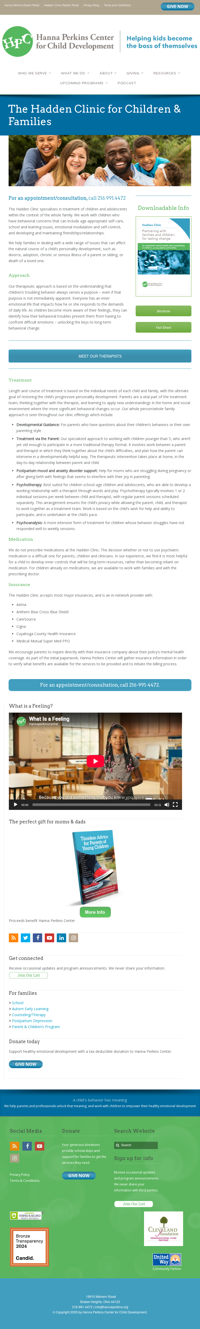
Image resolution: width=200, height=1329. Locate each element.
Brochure (163, 311)
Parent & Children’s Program (36, 1026)
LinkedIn (61, 937)
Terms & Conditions (24, 1180)
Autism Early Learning (30, 1008)
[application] (95, 761)
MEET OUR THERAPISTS (100, 356)
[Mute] (167, 804)
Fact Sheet (163, 327)
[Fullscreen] (175, 804)
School (17, 1002)
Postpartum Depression (32, 1020)
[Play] (15, 804)
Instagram (73, 937)
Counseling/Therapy (29, 1014)
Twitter (25, 937)
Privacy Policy (20, 1174)
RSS (13, 937)
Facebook (37, 937)
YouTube (49, 937)
